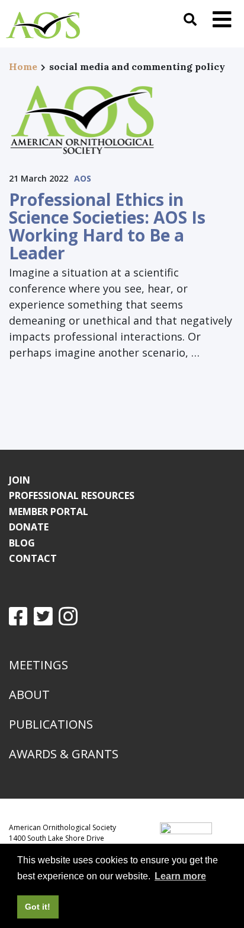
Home (23, 66)
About (29, 695)
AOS (82, 178)
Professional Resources (71, 495)
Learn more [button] (180, 876)
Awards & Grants (63, 754)
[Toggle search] (190, 19)
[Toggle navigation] (222, 19)
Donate (29, 526)
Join (19, 480)
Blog (22, 542)
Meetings (38, 665)
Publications (51, 724)
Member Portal (48, 511)
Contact (33, 558)
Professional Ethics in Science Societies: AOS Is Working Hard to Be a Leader (107, 226)
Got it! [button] (37, 906)
